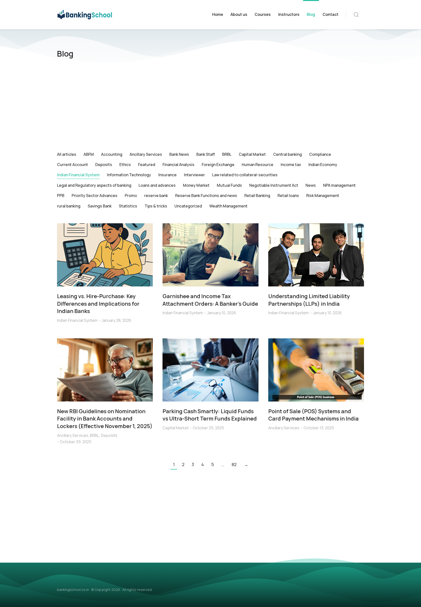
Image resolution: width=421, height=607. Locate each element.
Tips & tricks (155, 206)
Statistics (128, 206)
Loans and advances (157, 185)
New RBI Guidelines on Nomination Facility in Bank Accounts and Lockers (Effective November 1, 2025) (105, 419)
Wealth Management (228, 206)
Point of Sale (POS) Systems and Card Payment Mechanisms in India (313, 415)
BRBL (226, 154)
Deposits (103, 164)
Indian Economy (322, 164)
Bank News (179, 154)
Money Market (196, 185)
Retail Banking (257, 195)
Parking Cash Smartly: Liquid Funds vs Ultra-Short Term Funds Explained (210, 415)
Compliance (320, 154)
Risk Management (322, 195)
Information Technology (129, 174)
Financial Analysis (178, 164)
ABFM (89, 154)
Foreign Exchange (218, 164)
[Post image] (105, 254)
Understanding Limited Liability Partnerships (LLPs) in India (309, 300)
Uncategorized (188, 206)
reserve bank (156, 195)
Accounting (111, 154)
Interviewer (194, 174)
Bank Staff (205, 154)
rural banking (68, 206)
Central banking (287, 154)
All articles (66, 154)
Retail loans (288, 195)
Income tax (291, 164)
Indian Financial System (78, 174)
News (311, 185)
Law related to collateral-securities (244, 174)
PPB (60, 195)
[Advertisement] (210, 108)
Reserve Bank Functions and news (206, 195)
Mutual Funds (229, 185)
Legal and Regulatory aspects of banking (94, 185)
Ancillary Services (146, 154)
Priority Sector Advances (94, 195)
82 (234, 464)
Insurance (167, 174)
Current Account (72, 164)
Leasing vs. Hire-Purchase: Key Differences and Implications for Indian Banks (98, 304)
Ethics (125, 164)
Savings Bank (100, 206)
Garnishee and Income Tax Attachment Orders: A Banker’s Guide (210, 300)
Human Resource (257, 164)
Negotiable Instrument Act (273, 185)
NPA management (339, 185)
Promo (131, 195)
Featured (146, 164)
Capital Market (252, 154)
